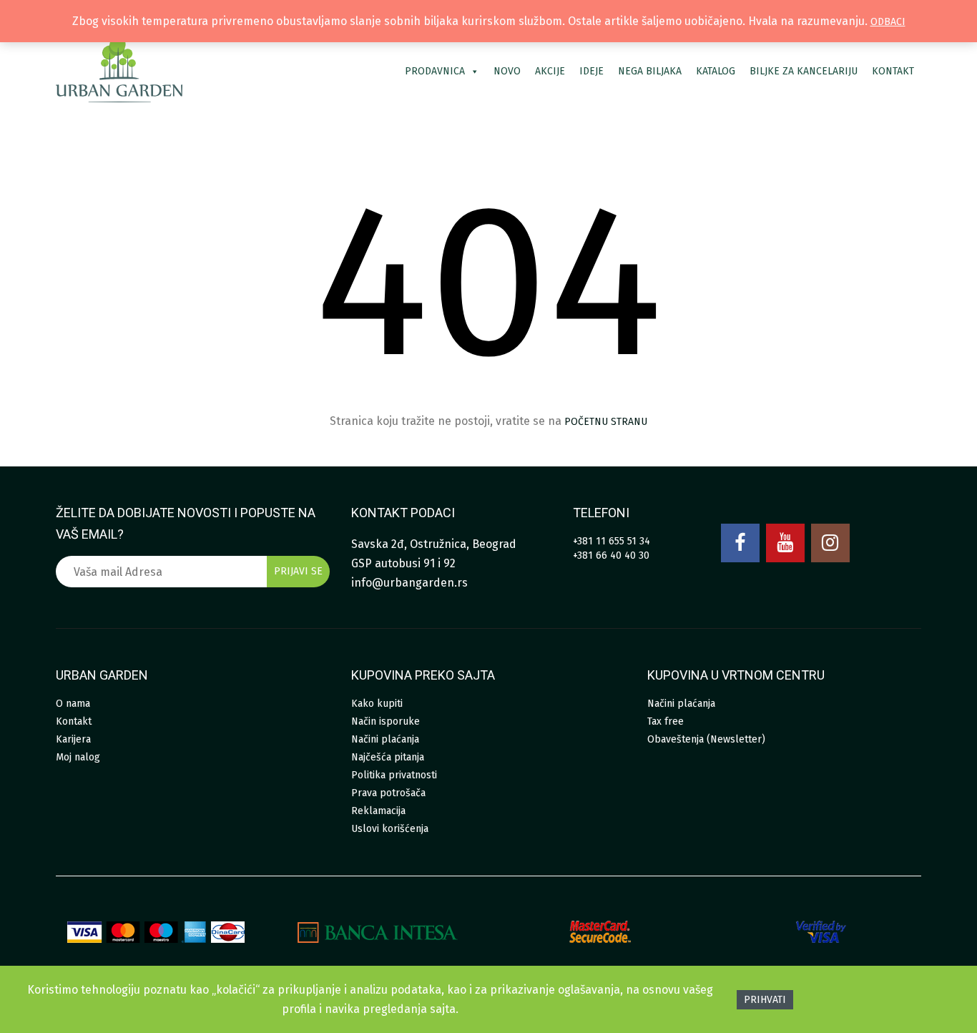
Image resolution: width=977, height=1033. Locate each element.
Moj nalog (78, 757)
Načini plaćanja (385, 739)
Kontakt (893, 71)
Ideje (591, 71)
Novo (507, 71)
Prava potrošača (388, 793)
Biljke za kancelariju (804, 71)
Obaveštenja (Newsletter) (706, 739)
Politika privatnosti (394, 775)
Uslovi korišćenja (389, 829)
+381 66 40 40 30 (611, 555)
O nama (73, 703)
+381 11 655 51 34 (611, 541)
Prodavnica (435, 71)
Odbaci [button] (887, 22)
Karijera (73, 739)
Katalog (715, 71)
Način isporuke (385, 721)
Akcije (550, 71)
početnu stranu (605, 422)
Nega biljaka (650, 71)
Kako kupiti (377, 703)
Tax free (665, 721)
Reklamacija (378, 811)
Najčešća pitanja (387, 757)
